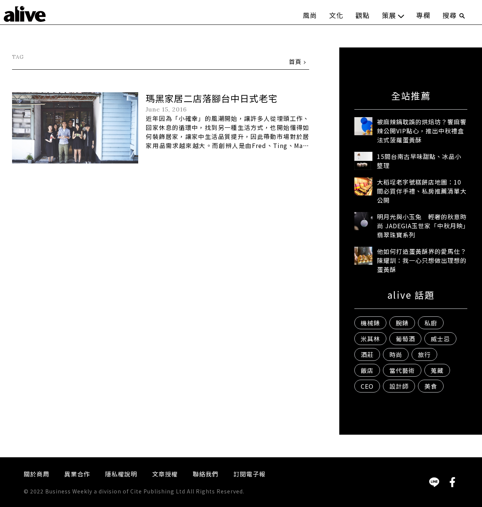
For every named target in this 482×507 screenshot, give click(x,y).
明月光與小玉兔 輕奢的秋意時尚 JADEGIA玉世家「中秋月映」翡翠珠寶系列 (422, 225)
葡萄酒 (405, 338)
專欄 (423, 15)
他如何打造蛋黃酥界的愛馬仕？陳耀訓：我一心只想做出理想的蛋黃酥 (422, 260)
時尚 (395, 354)
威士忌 (440, 338)
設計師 (399, 386)
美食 (430, 386)
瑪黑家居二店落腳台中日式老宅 (212, 98)
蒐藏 (437, 370)
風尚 (310, 15)
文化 (336, 15)
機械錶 (370, 322)
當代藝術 (402, 370)
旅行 (424, 354)
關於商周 (36, 473)
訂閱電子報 (249, 473)
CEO (367, 386)
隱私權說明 (121, 473)
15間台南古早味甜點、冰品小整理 (419, 161)
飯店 (367, 370)
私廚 (430, 322)
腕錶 (402, 322)
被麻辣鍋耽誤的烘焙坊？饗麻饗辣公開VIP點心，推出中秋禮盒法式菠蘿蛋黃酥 (422, 130)
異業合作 (77, 473)
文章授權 (165, 473)
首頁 (295, 61)
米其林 (370, 338)
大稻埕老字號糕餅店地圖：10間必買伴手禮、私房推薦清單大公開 (422, 191)
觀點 (362, 15)
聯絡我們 (205, 473)
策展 (389, 15)
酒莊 (367, 354)
